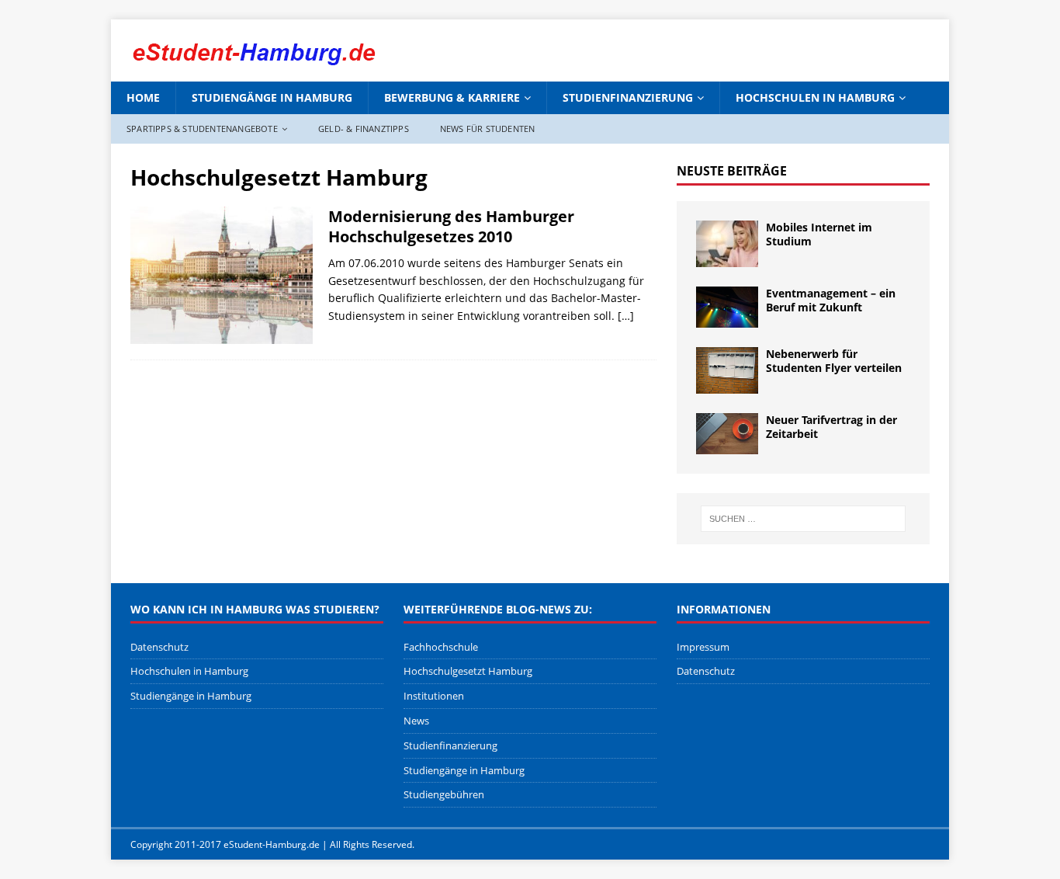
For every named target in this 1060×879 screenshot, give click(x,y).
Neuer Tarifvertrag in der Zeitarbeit (831, 426)
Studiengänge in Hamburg (272, 97)
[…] (626, 315)
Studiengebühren (444, 794)
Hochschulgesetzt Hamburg (468, 671)
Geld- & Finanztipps (363, 128)
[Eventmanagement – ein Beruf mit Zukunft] (727, 307)
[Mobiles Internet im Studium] (727, 244)
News (416, 721)
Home (143, 97)
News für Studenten (487, 128)
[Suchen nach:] (803, 519)
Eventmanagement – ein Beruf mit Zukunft (830, 300)
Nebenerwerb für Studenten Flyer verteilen (834, 360)
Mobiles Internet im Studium (819, 234)
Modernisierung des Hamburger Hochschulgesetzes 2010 (451, 226)
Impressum (703, 647)
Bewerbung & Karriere (452, 97)
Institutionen (434, 696)
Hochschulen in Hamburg (815, 97)
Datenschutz (159, 647)
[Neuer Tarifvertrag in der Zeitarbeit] (727, 433)
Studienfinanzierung (628, 97)
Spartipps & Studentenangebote (202, 128)
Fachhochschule (441, 647)
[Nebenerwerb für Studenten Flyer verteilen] (727, 370)
